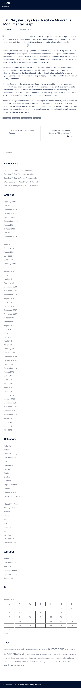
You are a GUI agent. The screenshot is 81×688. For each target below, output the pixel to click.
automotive (11, 654)
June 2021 (8, 240)
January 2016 (9, 399)
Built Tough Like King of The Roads (18, 170)
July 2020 (8, 256)
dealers (50, 654)
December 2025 (10, 209)
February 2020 (10, 264)
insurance (42, 658)
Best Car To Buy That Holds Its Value (19, 174)
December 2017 (10, 310)
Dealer (6, 473)
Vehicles (7, 535)
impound (32, 658)
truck (61, 661)
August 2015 (9, 418)
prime (6, 662)
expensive (7, 658)
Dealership (8, 477)
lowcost (53, 658)
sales (47, 662)
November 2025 (10, 213)
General (7, 488)
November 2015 (10, 407)
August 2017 (9, 325)
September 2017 (10, 322)
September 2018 (10, 295)
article (18, 649)
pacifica (37, 118)
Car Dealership (10, 458)
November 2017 (10, 314)
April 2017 (8, 341)
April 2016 (8, 387)
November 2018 (10, 291)
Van (5, 531)
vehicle (67, 662)
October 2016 (9, 364)
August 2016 (9, 372)
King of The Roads (11, 504)
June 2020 (8, 260)
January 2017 (9, 353)
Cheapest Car (9, 465)
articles (25, 649)
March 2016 (9, 391)
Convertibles (9, 469)
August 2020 (9, 252)
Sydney (38, 684)
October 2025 (9, 217)
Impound (7, 500)
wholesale (19, 665)
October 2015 (9, 411)
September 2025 (11, 221)
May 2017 (8, 337)
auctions (45, 649)
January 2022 (9, 233)
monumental (26, 118)
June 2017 (8, 333)
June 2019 (8, 275)
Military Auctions (11, 508)
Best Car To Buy (10, 454)
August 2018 (9, 298)
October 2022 (9, 229)
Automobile (8, 450)
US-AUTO (8, 3)
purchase (23, 662)
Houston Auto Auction (13, 496)
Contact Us (8, 578)
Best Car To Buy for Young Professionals (20, 178)
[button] (74, 5)
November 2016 (10, 360)
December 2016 (10, 356)
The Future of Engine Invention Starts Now (21, 186)
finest (13, 658)
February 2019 (10, 283)
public (17, 662)
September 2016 (10, 368)
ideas (27, 658)
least (48, 658)
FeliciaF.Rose (10, 30)
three (57, 662)
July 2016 (8, 376)
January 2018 (9, 306)
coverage (37, 654)
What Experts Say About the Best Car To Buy (22, 182)
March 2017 (8, 345)
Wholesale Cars (10, 543)
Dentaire (7, 481)
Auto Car (7, 446)
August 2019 (9, 271)
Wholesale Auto (10, 539)
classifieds (30, 654)
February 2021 (10, 248)
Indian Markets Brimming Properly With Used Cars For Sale (60, 133)
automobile (56, 649)
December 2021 (10, 237)
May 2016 (8, 383)
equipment (72, 654)
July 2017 (8, 329)
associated (32, 649)
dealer (44, 654)
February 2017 (9, 349)
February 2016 (10, 395)
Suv (5, 519)
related (29, 662)
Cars (6, 461)
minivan (16, 118)
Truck (6, 523)
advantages (12, 649)
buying (22, 654)
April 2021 (8, 244)
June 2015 (8, 426)
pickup (71, 658)
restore (40, 662)
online (65, 658)
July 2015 (8, 422)
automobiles (70, 649)
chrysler (7, 118)
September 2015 (10, 414)
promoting (11, 662)
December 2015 (10, 403)
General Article (10, 492)
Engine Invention (10, 485)
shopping (52, 662)
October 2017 (9, 318)
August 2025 (9, 225)
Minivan (31, 30)
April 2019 (8, 279)
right (44, 662)
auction (38, 649)
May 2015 (8, 430)
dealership (57, 654)
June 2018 (8, 302)
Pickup (6, 516)
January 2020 (9, 267)
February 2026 (10, 202)
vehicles (8, 665)
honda (17, 658)
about (6, 649)
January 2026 (9, 206)
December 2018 (10, 287)
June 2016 (8, 380)
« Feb (6, 633)
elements (65, 654)
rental (35, 661)
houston (22, 658)
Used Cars (8, 527)
